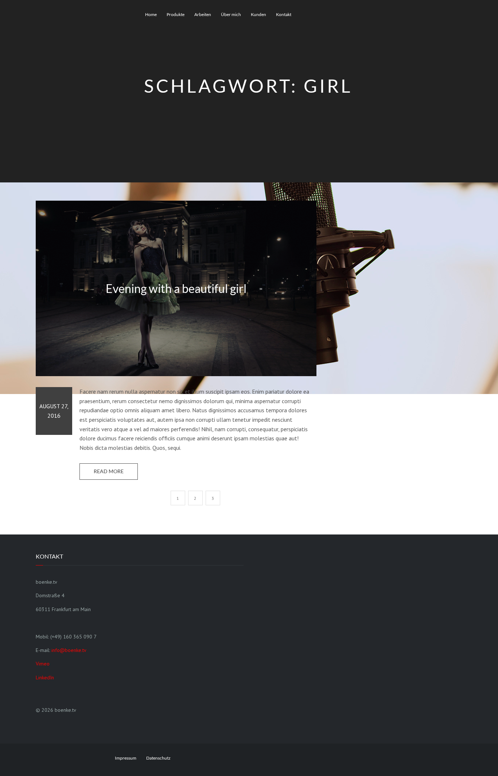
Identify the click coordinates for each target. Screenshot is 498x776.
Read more (109, 471)
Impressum (125, 758)
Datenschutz (158, 758)
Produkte (175, 14)
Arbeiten (202, 14)
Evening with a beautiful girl (176, 288)
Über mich (231, 14)
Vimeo (43, 663)
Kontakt (283, 14)
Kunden (258, 14)
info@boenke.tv (68, 650)
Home (151, 14)
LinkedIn (45, 677)
